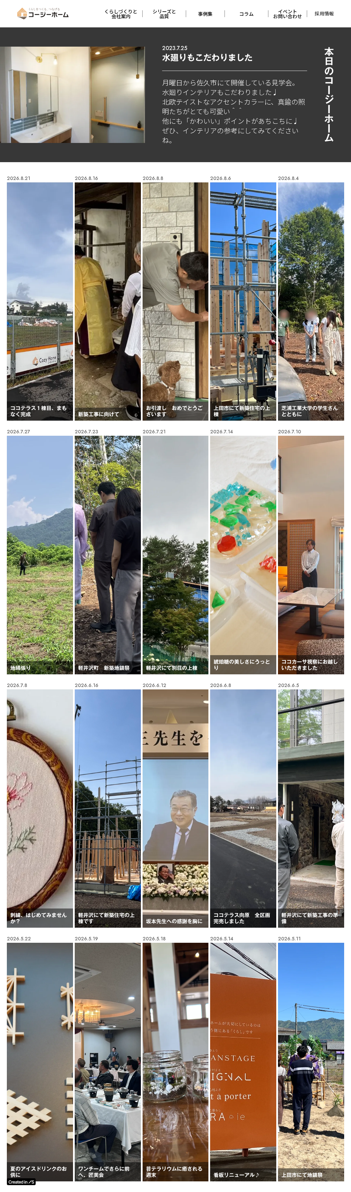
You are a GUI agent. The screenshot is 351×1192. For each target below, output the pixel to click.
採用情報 (324, 13)
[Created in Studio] (21, 1181)
